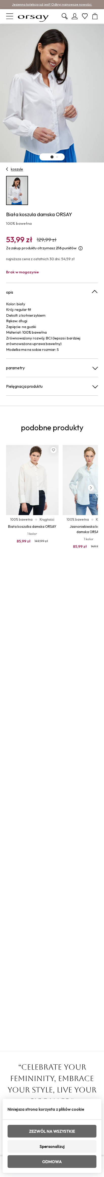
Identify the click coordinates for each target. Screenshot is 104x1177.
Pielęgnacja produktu (24, 386)
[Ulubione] (85, 16)
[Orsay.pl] (33, 16)
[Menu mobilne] (9, 16)
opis (9, 292)
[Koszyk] (95, 16)
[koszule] (7, 169)
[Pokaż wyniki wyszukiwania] (65, 16)
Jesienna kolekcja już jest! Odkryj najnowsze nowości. (52, 4)
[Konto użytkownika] (75, 16)
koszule (17, 169)
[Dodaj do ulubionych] (53, 450)
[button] (52, 156)
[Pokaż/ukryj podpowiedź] (81, 248)
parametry (15, 367)
